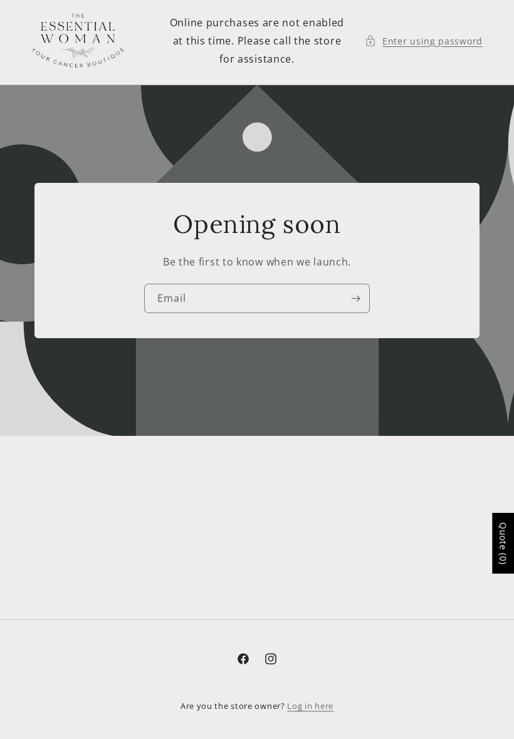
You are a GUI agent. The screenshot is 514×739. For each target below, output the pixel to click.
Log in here (310, 705)
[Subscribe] (355, 298)
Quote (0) (503, 543)
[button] (424, 41)
